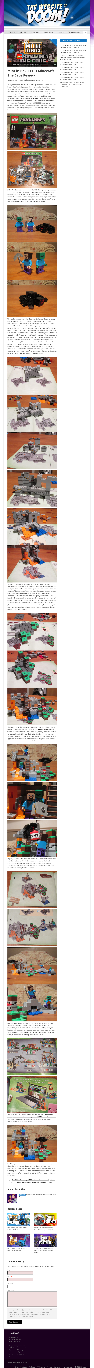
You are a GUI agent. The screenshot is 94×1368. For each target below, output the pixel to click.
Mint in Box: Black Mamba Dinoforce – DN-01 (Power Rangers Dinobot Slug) (72, 84)
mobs (13, 1182)
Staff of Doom (74, 32)
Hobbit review (43, 729)
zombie (49, 1182)
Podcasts (35, 32)
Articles (23, 32)
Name (9, 1270)
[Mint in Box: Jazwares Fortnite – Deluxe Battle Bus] (18, 1226)
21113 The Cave (17, 1180)
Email (9, 1277)
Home (12, 32)
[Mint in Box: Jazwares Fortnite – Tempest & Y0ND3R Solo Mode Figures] (45, 1246)
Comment (10, 1290)
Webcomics (48, 32)
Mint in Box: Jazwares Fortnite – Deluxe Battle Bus (17, 1229)
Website (10, 1284)
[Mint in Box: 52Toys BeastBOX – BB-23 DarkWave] (18, 1246)
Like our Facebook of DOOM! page (75, 1367)
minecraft (45, 1180)
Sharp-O (22, 1195)
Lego (26, 1180)
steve (29, 1182)
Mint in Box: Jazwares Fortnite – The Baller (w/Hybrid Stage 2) (44, 1229)
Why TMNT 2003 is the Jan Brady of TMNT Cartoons (73, 46)
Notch (18, 1182)
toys (34, 1182)
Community (58, 1367)
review (24, 1182)
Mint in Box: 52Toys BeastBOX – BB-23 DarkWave (17, 1249)
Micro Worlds (36, 98)
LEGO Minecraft (34, 1180)
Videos (61, 32)
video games (41, 1182)
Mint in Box (54, 42)
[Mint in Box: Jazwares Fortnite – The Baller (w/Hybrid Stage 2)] (45, 1226)
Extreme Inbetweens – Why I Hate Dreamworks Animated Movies (72, 57)
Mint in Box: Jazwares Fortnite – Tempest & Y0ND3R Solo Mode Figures (44, 1250)
